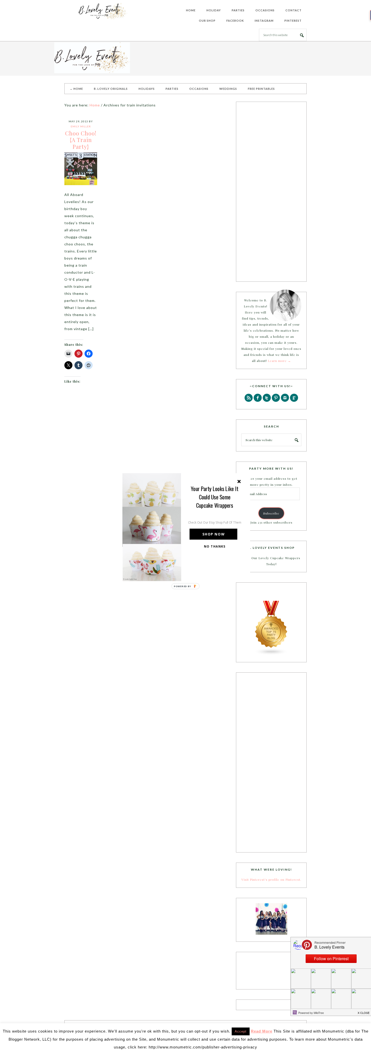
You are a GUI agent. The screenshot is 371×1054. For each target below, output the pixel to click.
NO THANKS (215, 546)
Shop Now (213, 534)
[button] (214, 496)
